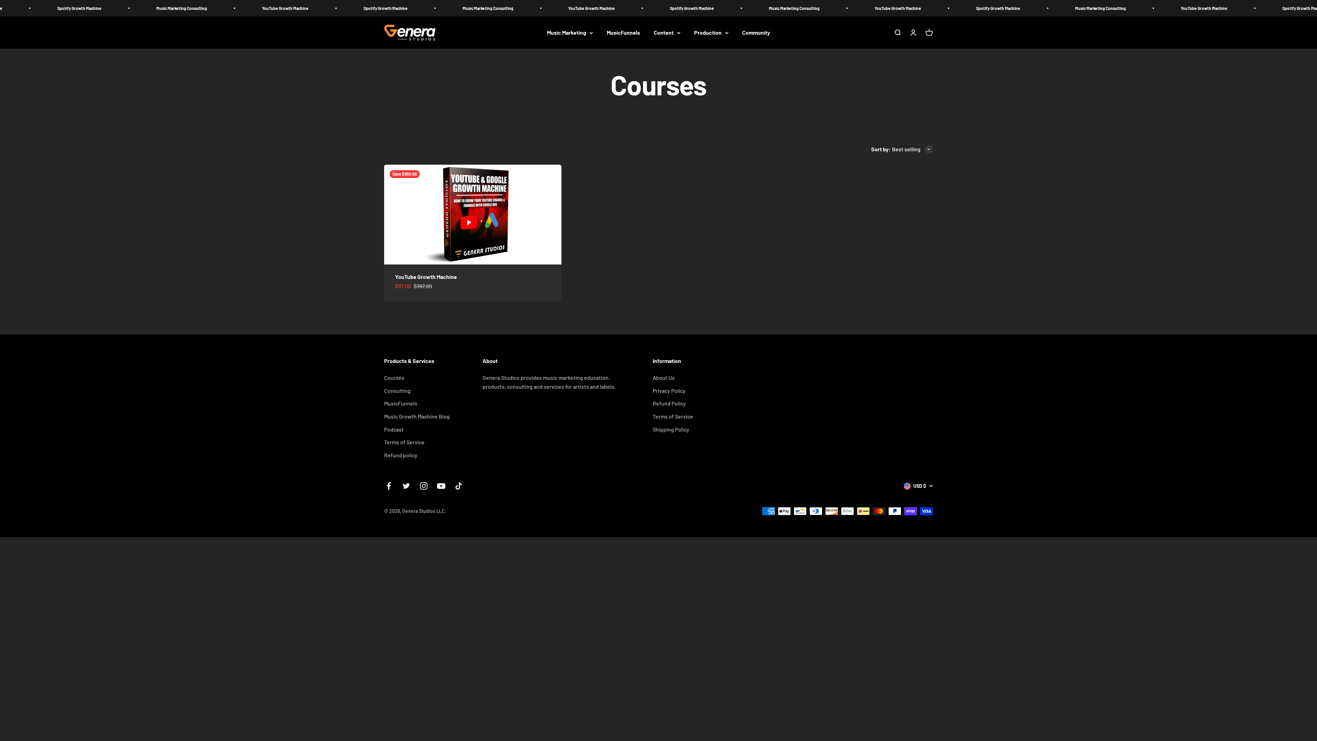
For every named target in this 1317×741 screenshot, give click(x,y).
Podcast (394, 429)
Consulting (397, 390)
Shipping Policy (671, 429)
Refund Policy (669, 403)
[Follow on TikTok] (458, 486)
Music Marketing (566, 33)
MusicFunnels (623, 33)
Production (708, 33)
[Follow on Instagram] (423, 486)
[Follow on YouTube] (441, 486)
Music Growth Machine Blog (417, 416)
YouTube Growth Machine (214, 8)
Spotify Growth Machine (314, 8)
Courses (394, 377)
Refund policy (400, 455)
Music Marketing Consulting (110, 8)
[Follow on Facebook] (388, 486)
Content (664, 33)
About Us (664, 377)
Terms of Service (404, 442)
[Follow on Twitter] (406, 486)
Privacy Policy (669, 390)
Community (756, 33)
